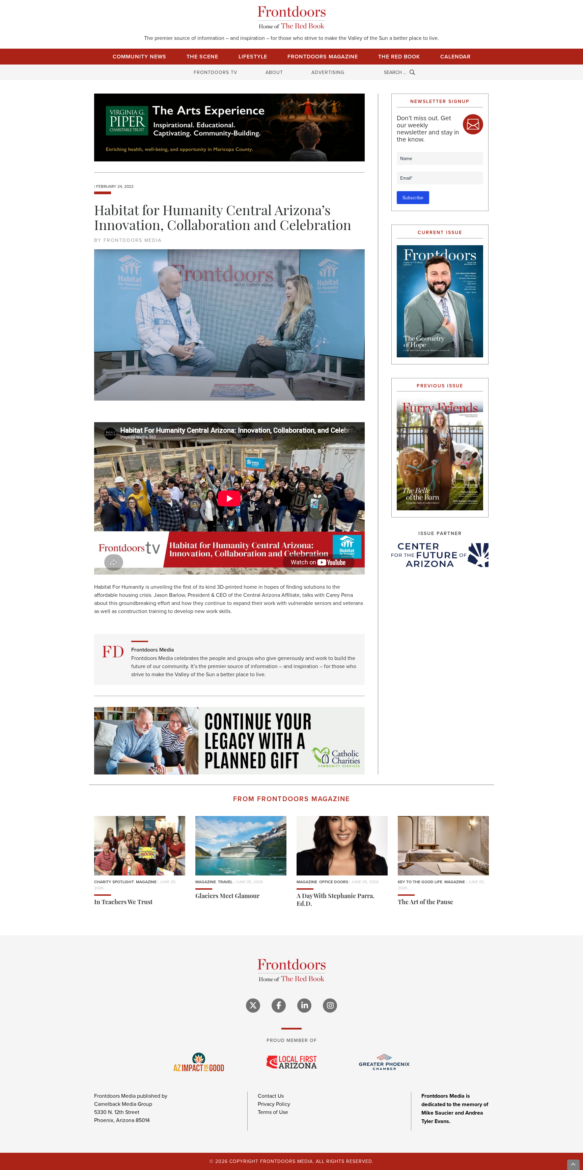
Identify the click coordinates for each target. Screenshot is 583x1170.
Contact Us (271, 1095)
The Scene (202, 56)
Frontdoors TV (215, 72)
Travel (225, 882)
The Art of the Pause (425, 903)
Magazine (146, 882)
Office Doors (333, 882)
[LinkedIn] (304, 1005)
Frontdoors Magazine (322, 56)
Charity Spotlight (114, 882)
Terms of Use (273, 1112)
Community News (139, 56)
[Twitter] (253, 1005)
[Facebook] (279, 1005)
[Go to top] (573, 1165)
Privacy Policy (274, 1104)
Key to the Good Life (420, 882)
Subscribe (412, 197)
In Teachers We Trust (123, 903)
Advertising (327, 72)
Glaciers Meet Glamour (227, 897)
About (274, 72)
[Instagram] (330, 1005)
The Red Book (399, 56)
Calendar (455, 56)
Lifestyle (253, 56)
